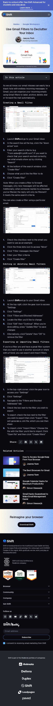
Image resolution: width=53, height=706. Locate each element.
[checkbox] (4, 643)
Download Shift (26, 524)
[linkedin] (10, 617)
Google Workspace (31, 24)
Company (7, 598)
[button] (48, 14)
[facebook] (26, 617)
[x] (31, 617)
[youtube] (15, 617)
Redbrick (25, 658)
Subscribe (26, 637)
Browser (6, 586)
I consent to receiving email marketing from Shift (26, 643)
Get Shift (7, 604)
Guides (16, 24)
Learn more (25, 8)
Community (8, 592)
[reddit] (36, 617)
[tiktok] (21, 617)
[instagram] (5, 617)
